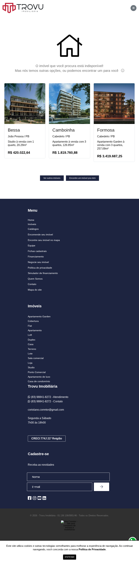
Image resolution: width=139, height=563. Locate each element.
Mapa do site (35, 289)
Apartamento (35, 330)
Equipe (31, 245)
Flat (30, 325)
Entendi (69, 557)
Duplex (31, 339)
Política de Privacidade (92, 549)
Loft (30, 335)
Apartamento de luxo (39, 376)
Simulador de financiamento (43, 273)
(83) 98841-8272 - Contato (47, 401)
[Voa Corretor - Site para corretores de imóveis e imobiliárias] (69, 530)
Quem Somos (35, 278)
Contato (32, 284)
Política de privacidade (40, 267)
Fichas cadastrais (37, 251)
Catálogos (33, 229)
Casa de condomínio (39, 381)
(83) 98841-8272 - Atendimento (49, 397)
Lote (30, 353)
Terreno (32, 349)
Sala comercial (36, 358)
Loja (30, 363)
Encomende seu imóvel (40, 234)
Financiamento (36, 256)
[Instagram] (34, 498)
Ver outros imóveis (51, 178)
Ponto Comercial (37, 372)
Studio (31, 367)
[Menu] (133, 8)
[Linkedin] (44, 498)
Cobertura (33, 321)
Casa (30, 344)
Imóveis (32, 224)
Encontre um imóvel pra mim (82, 178)
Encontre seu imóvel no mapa (44, 240)
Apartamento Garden (39, 316)
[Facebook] (29, 498)
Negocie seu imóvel (38, 262)
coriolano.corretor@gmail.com (46, 409)
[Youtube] (39, 498)
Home (31, 220)
